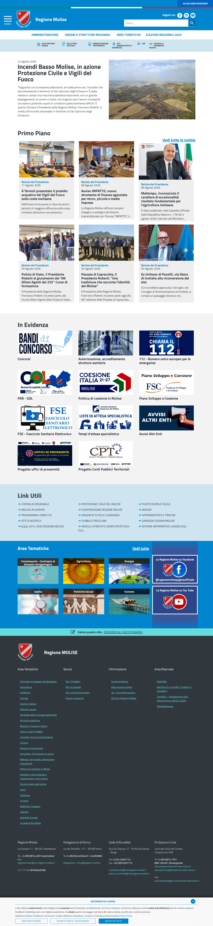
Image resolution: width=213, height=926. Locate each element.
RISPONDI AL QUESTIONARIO (123, 632)
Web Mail (162, 681)
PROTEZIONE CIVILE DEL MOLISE (101, 504)
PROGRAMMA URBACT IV (36, 515)
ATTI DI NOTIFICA (31, 521)
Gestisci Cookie (31, 921)
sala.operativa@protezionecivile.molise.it (175, 870)
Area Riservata (164, 669)
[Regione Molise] (23, 19)
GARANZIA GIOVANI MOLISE (158, 521)
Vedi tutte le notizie (178, 140)
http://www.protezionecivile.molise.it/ (173, 866)
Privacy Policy (125, 916)
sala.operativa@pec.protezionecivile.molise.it (177, 880)
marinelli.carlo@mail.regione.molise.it (127, 870)
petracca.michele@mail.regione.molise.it (129, 873)
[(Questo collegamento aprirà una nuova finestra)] (175, 569)
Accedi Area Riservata (195, 3)
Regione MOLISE (61, 652)
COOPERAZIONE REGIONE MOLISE (102, 510)
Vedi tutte (140, 548)
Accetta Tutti (113, 921)
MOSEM (146, 510)
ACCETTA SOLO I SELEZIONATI (73, 921)
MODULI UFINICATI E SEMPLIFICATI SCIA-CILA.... (104, 528)
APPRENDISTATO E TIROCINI (158, 515)
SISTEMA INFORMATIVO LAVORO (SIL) (164, 526)
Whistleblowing (165, 706)
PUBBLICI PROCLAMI (94, 521)
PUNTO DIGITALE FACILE (156, 504)
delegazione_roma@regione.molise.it (82, 862)
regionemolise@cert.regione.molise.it (36, 862)
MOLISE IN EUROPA (33, 510)
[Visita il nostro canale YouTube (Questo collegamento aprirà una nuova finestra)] (192, 15)
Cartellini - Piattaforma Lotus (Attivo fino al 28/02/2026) (172, 699)
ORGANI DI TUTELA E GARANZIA (101, 515)
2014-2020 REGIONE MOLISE (42, 526)
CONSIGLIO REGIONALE (35, 504)
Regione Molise (51, 19)
